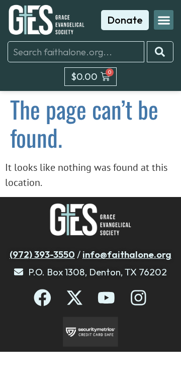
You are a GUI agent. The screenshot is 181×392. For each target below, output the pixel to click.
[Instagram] (138, 298)
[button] (163, 20)
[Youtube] (106, 298)
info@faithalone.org (126, 254)
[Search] (160, 51)
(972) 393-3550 (42, 254)
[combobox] (76, 51)
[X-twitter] (74, 298)
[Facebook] (42, 298)
